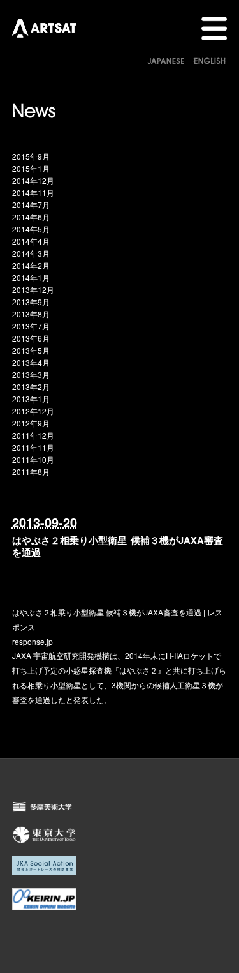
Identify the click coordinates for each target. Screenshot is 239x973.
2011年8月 (31, 471)
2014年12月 (33, 180)
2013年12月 (33, 289)
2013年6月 (31, 338)
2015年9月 (31, 156)
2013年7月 (31, 326)
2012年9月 (31, 423)
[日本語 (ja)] (166, 59)
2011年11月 (33, 447)
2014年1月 (31, 277)
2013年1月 (31, 398)
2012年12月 (33, 410)
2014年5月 (31, 228)
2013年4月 (31, 362)
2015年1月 (31, 168)
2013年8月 (31, 313)
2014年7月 (31, 204)
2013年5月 (31, 350)
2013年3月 (31, 374)
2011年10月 (33, 459)
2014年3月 (31, 253)
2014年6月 (31, 216)
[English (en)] (209, 59)
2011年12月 (33, 435)
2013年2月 (31, 386)
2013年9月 (31, 301)
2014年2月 (31, 265)
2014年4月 (31, 241)
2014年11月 (33, 192)
